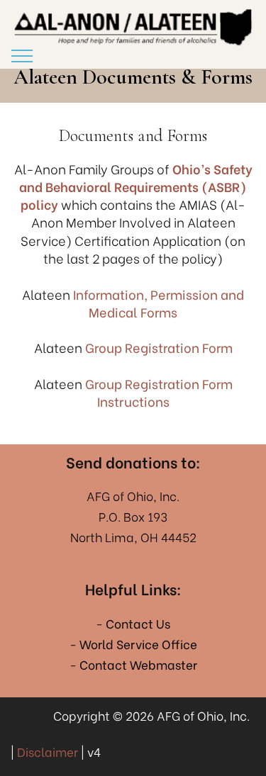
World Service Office (138, 644)
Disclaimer (47, 751)
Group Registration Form (159, 346)
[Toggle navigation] (22, 56)
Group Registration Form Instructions (159, 391)
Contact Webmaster (138, 664)
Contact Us (138, 623)
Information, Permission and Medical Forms (158, 302)
